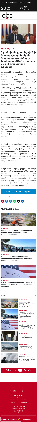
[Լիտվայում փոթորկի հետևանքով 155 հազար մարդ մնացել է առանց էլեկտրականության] (18, 219)
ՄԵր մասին (18, 396)
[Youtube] (26, 391)
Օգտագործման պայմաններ (18, 402)
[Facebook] (10, 391)
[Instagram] (15, 391)
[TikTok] (23, 391)
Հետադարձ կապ (18, 406)
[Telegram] (18, 391)
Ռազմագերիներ (9, 419)
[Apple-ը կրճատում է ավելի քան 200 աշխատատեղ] (9, 336)
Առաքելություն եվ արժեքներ (18, 400)
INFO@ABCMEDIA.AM (18, 408)
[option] (18, 2)
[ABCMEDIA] (7, 15)
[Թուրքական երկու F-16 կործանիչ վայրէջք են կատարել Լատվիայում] (9, 347)
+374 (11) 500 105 (18, 412)
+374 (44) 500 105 (18, 410)
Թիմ (18, 398)
